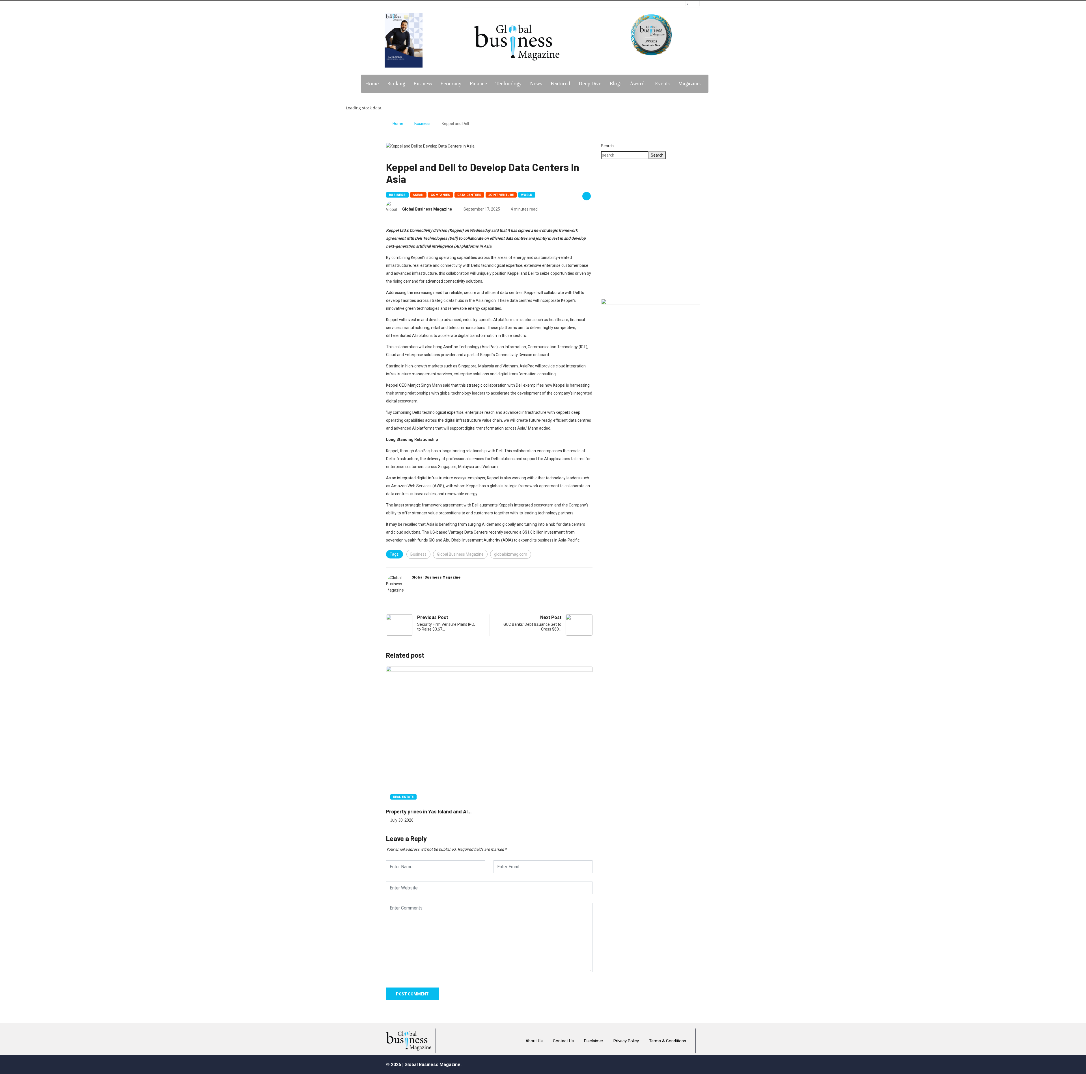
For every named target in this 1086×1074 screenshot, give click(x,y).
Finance (478, 83)
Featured (560, 83)
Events (662, 83)
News (536, 83)
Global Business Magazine (427, 209)
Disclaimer (593, 1040)
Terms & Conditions (667, 1040)
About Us (534, 1040)
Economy (450, 83)
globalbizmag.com (510, 554)
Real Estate (403, 797)
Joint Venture (501, 195)
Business (422, 83)
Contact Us (563, 1040)
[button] (650, 273)
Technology (508, 83)
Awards (638, 83)
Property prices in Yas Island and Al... (429, 811)
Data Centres (469, 195)
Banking (396, 83)
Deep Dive (590, 83)
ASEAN (418, 195)
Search (607, 146)
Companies (440, 195)
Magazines (689, 83)
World (527, 195)
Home (372, 83)
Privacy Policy (626, 1040)
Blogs (616, 83)
